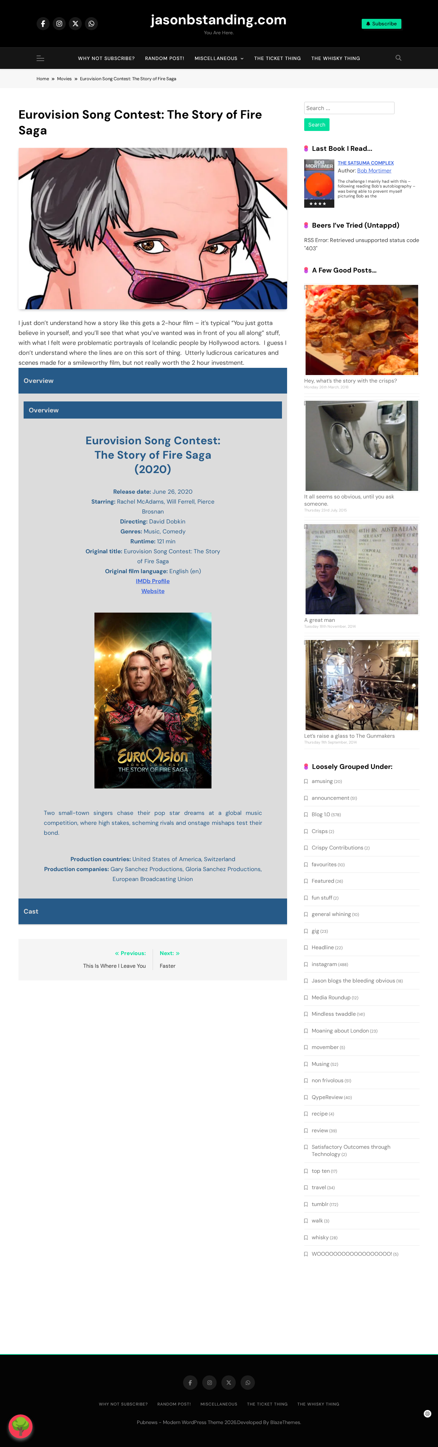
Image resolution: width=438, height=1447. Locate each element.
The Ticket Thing (277, 58)
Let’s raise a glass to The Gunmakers (349, 735)
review (320, 1130)
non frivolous (328, 1080)
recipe (320, 1113)
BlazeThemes (285, 1422)
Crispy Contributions (337, 847)
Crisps (320, 831)
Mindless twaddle (334, 1013)
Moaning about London (340, 1030)
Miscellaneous (216, 58)
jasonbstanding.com (219, 19)
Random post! (164, 58)
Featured (323, 880)
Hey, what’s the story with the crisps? (350, 380)
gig (315, 930)
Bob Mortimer (374, 170)
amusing (322, 781)
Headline (323, 947)
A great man (319, 620)
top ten (321, 1170)
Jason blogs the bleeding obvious (353, 980)
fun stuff (322, 897)
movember (325, 1047)
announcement (330, 797)
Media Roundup (331, 997)
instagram (324, 964)
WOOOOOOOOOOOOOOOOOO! (352, 1253)
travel (319, 1187)
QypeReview (327, 1097)
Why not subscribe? (106, 58)
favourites (324, 864)
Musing (321, 1064)
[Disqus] (152, 1074)
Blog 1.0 (321, 814)
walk (317, 1220)
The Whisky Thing (335, 58)
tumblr (320, 1204)
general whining (331, 914)
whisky (320, 1237)
